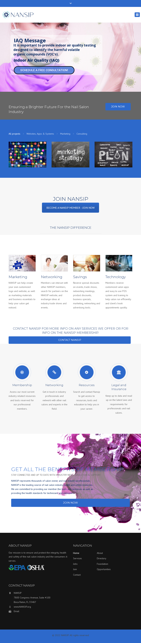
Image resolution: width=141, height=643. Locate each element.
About (100, 553)
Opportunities (104, 569)
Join (75, 569)
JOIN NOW (118, 106)
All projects (14, 133)
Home (76, 553)
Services (77, 558)
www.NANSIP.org (22, 606)
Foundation (102, 563)
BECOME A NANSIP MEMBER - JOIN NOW (70, 207)
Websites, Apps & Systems (40, 133)
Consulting (82, 133)
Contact (77, 574)
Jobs (75, 563)
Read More (26, 158)
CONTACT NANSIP (69, 340)
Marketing (65, 133)
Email (16, 611)
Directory (101, 558)
